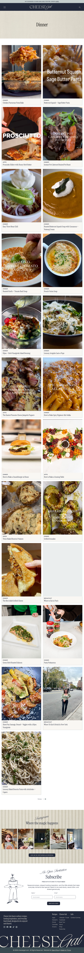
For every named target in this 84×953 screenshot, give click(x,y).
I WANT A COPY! (60, 489)
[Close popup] (78, 461)
